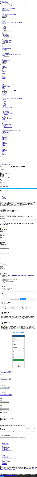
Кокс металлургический (6, 447)
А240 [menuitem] (5, 101)
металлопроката (16, 275)
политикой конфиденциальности (30, 468)
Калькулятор (4, 198)
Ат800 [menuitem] (5, 29)
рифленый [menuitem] (6, 114)
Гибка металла (4, 464)
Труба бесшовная (5, 446)
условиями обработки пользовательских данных (9, 475)
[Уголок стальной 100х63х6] (5, 387)
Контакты (4, 71)
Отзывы (3, 69)
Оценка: (1, 263)
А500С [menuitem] (5, 28)
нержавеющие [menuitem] (6, 56)
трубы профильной (28, 275)
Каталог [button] (1, 6)
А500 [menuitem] (5, 27)
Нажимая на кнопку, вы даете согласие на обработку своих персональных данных (13, 439)
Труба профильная (5, 448)
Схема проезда (4, 459)
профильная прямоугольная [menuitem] (8, 51)
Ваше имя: (2, 246)
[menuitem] (8, 8)
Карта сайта (4, 460)
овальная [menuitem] (5, 50)
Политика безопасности (6, 457)
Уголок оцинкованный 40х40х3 (5, 372)
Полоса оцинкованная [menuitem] (8, 40)
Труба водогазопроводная (6, 450)
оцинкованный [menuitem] (6, 36)
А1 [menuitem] (4, 24)
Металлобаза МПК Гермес (5, 419)
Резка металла (4, 463)
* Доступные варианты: (4, 184)
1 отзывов (2, 169)
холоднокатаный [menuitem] (7, 38)
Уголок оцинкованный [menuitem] (8, 42)
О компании (4, 70)
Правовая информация (6, 461)
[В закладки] (0, 400)
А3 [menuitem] (4, 25)
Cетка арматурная (5, 449)
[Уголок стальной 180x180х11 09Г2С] (6, 394)
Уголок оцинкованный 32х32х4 (5, 403)
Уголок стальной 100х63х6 (4, 388)
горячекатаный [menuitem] (6, 34)
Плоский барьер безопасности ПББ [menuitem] (10, 14)
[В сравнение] (1, 400)
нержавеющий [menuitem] (6, 35)
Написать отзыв (3, 245)
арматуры (22, 275)
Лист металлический (5, 444)
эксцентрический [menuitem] (7, 58)
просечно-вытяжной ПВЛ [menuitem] (8, 37)
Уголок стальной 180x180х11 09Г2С (6, 395)
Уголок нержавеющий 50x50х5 (5, 410)
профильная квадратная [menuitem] (8, 127)
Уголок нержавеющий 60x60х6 (5, 379)
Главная (3, 66)
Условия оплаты (5, 196)
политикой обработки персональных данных (7, 469)
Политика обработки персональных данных (9, 458)
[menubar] (18, 36)
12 (0, 233)
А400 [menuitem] (5, 26)
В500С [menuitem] (5, 30)
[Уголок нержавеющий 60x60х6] (5, 378)
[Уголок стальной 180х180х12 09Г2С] (6, 164)
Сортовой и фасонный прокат (5, 177)
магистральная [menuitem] (6, 53)
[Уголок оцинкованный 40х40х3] (6, 371)
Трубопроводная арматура (6, 445)
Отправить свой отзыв (4, 265)
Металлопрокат (4, 67)
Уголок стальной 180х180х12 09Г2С (7, 418)
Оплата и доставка (5, 456)
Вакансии (4, 462)
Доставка (3, 75)
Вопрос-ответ (4, 195)
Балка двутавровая (5, 443)
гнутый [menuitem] (5, 120)
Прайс (3, 68)
